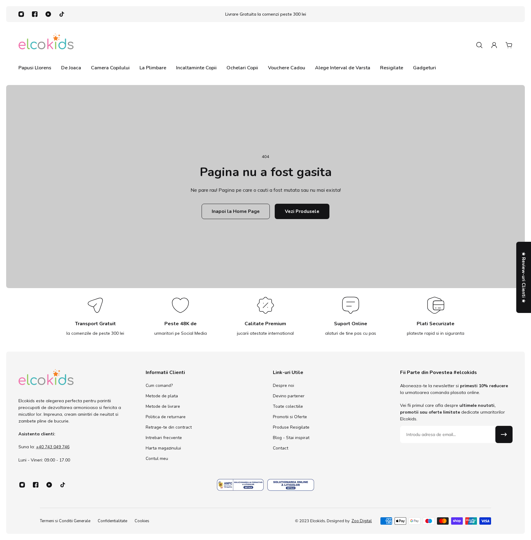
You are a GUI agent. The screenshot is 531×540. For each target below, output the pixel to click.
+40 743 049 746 (52, 447)
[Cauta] (479, 45)
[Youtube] (48, 14)
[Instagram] (21, 14)
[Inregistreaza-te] (504, 434)
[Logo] (46, 45)
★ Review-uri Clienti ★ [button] (524, 277)
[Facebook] (34, 14)
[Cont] (494, 45)
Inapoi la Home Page (236, 211)
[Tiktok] (62, 14)
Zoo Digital (362, 521)
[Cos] (509, 45)
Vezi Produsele (302, 211)
